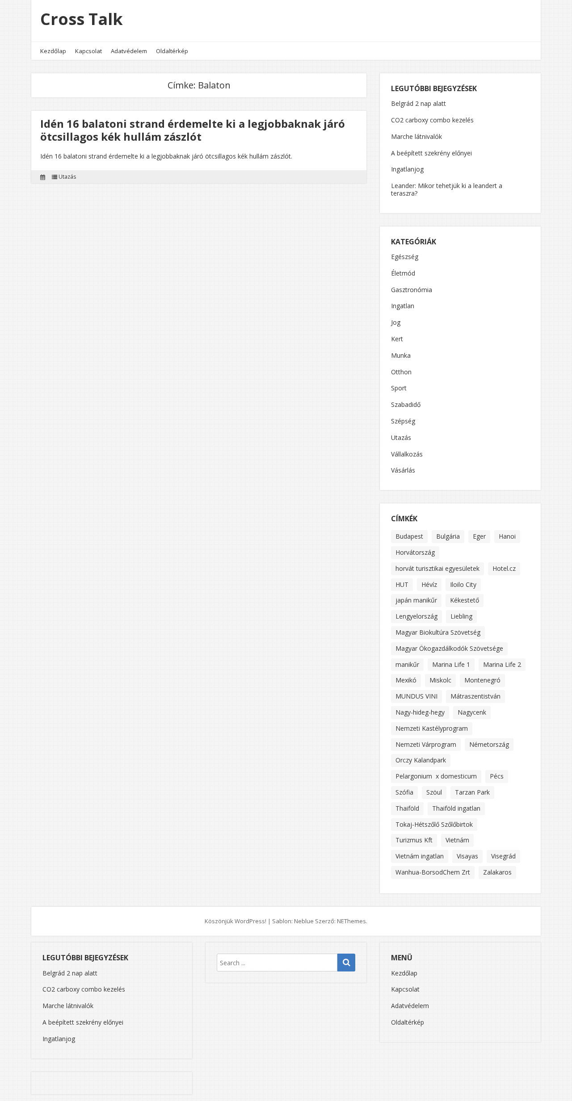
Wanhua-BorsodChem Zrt (432, 872)
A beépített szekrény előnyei (431, 153)
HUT (401, 584)
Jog (395, 323)
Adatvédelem (129, 51)
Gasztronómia (411, 290)
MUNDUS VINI (416, 696)
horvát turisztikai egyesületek (437, 568)
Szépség (403, 421)
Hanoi (507, 536)
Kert (397, 339)
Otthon (401, 372)
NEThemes (351, 921)
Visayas (467, 856)
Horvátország (415, 552)
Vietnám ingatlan (419, 856)
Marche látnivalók (416, 136)
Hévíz (429, 584)
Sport (399, 388)
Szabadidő (406, 405)
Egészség (404, 257)
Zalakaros (497, 872)
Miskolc (440, 680)
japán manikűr (416, 600)
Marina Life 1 (451, 664)
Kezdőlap (53, 51)
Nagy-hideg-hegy (420, 712)
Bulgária (448, 536)
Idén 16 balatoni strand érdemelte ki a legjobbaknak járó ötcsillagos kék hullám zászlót (192, 130)
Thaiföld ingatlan (456, 808)
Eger (479, 536)
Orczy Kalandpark (420, 760)
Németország (489, 744)
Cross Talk (81, 19)
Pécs (497, 776)
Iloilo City (463, 584)
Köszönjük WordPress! (235, 921)
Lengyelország (416, 616)
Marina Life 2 (502, 664)
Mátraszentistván (475, 696)
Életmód (403, 273)
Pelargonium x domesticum (436, 776)
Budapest (409, 536)
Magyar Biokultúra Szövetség (437, 632)
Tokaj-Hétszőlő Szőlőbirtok (434, 824)
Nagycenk (472, 712)
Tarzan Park (472, 792)
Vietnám (457, 840)
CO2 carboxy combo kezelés (432, 120)
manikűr (407, 664)
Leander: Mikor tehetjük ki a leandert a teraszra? (446, 189)
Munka (401, 356)
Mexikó (405, 680)
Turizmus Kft (414, 840)
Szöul (434, 792)
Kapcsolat (88, 51)
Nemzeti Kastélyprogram (431, 728)
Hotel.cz (504, 568)
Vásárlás (403, 470)
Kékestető (464, 600)
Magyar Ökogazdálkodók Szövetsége (449, 648)
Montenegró (482, 680)
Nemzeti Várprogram (425, 744)
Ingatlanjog (407, 169)
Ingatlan (402, 306)
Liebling (461, 616)
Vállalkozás (407, 454)
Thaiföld (407, 808)
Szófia (404, 792)
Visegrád (503, 856)
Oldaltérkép (172, 51)
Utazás (67, 177)
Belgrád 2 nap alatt (418, 103)
